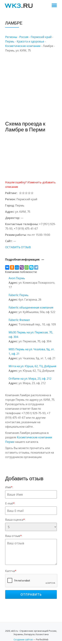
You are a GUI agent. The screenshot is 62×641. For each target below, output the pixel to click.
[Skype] (31, 267)
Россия (23, 37)
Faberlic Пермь (18, 295)
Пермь (9, 41)
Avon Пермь (17, 278)
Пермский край (41, 37)
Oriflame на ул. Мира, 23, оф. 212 (30, 378)
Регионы (11, 37)
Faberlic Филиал (19, 320)
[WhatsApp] (26, 267)
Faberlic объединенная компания (31, 307)
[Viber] (22, 267)
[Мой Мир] (17, 267)
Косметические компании (22, 46)
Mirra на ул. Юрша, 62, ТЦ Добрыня (32, 366)
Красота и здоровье (30, 41)
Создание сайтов (23, 639)
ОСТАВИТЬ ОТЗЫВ (18, 247)
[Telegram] (36, 267)
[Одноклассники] (12, 267)
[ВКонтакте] (7, 267)
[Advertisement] (31, 84)
